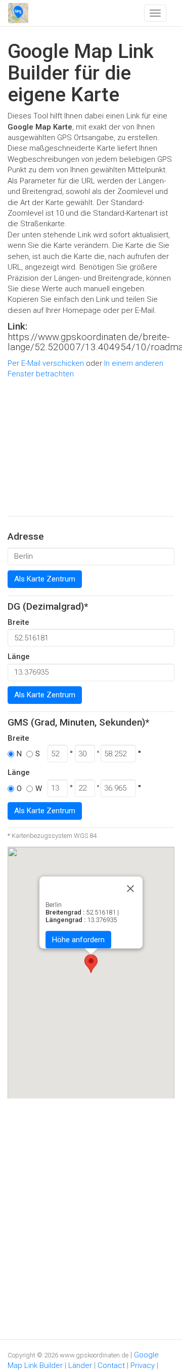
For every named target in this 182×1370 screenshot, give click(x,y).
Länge (19, 656)
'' (139, 753)
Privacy (142, 1365)
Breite (18, 622)
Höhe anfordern (78, 939)
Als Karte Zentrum (44, 578)
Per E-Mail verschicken (46, 363)
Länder (80, 1365)
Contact (111, 1365)
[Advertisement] (91, 448)
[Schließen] (130, 888)
